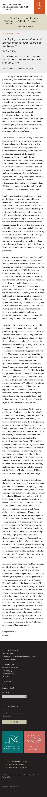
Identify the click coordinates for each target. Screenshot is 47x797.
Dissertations (7, 677)
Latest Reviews (10, 650)
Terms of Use (6, 777)
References (8, 664)
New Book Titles (8, 674)
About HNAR (8, 682)
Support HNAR (8, 688)
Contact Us (6, 685)
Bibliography (7, 671)
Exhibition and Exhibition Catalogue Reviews (20, 22)
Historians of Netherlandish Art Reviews (15, 7)
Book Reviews (31, 18)
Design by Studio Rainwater (10, 786)
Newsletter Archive (24, 26)
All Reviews (15, 18)
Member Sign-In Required (10, 667)
